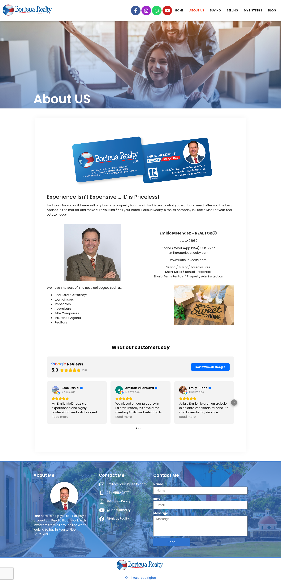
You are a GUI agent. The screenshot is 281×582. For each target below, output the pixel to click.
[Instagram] (146, 10)
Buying (215, 10)
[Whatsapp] (157, 10)
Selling (232, 10)
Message (160, 513)
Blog (272, 10)
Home (179, 10)
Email (157, 498)
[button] (47, 402)
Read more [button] (60, 417)
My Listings (253, 10)
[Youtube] (167, 10)
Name (158, 484)
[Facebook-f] (135, 10)
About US (196, 10)
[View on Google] (55, 390)
